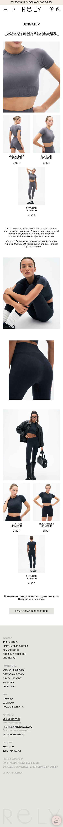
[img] (16, 134)
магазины (8, 682)
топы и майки (10, 642)
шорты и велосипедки (15, 646)
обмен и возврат (12, 678)
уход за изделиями (14, 670)
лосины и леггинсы (14, 654)
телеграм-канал (12, 751)
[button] (5, 9)
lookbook (8, 703)
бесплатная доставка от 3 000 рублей (31, 2)
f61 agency (16, 773)
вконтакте (8, 746)
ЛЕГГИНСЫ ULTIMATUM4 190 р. (31, 212)
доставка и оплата (13, 674)
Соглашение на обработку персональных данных (30, 767)
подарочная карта (13, 707)
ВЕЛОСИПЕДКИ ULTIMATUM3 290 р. (16, 159)
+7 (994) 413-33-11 (11, 719)
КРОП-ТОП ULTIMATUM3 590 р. (46, 159)
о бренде (8, 698)
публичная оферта (13, 759)
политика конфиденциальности (21, 763)
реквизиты (9, 686)
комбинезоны (11, 650)
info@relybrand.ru (13, 734)
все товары (9, 658)
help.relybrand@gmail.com (17, 727)
